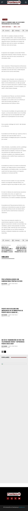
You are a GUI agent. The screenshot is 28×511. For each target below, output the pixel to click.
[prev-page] (3, 352)
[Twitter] (15, 498)
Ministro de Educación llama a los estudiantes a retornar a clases (7, 249)
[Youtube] (19, 498)
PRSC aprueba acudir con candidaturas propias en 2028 (12, 280)
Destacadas (4, 283)
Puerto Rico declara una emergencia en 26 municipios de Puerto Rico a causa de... (12, 310)
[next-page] (5, 352)
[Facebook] (8, 498)
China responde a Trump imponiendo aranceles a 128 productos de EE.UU (20, 249)
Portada (5, 19)
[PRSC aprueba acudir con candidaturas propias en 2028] (14, 269)
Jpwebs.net (22, 507)
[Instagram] (11, 498)
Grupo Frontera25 (6, 26)
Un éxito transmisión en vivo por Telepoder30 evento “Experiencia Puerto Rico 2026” (13, 342)
